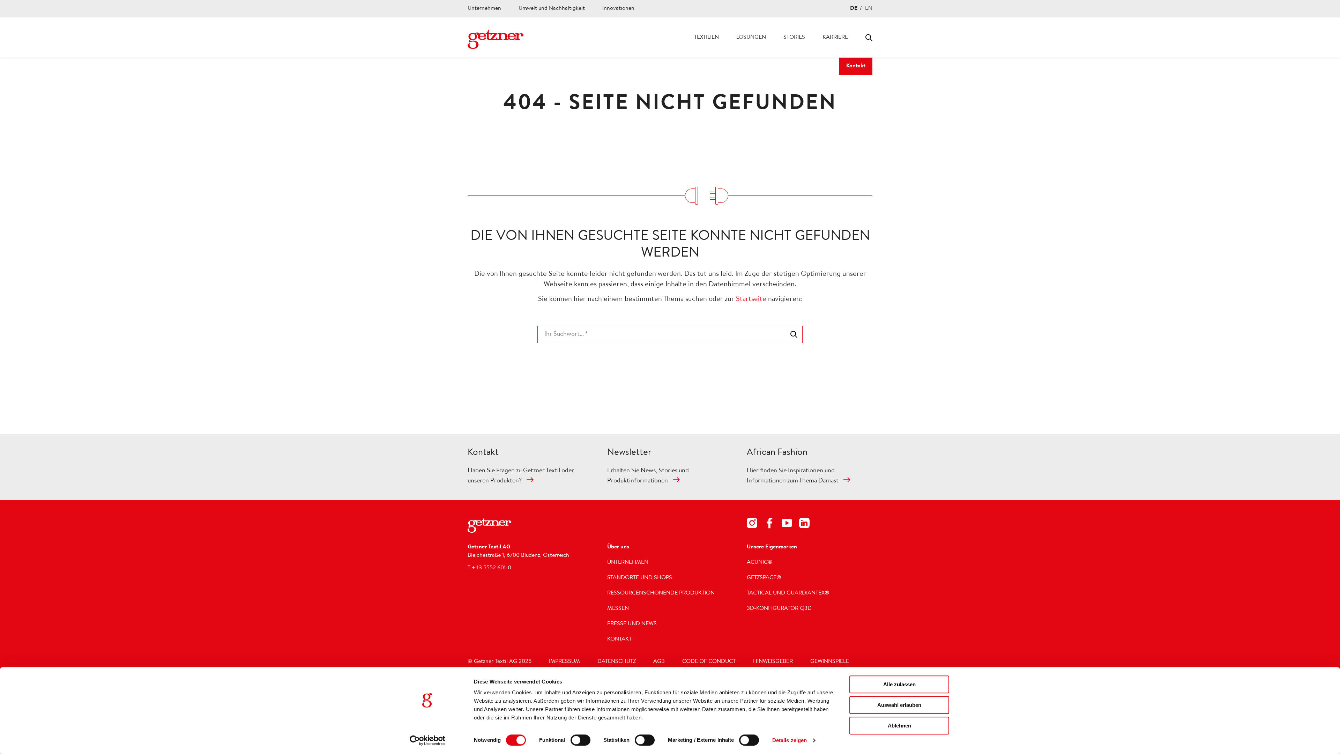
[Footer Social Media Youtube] (787, 524)
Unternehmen (484, 9)
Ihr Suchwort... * (566, 334)
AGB (659, 662)
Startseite (751, 299)
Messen (618, 609)
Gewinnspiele (829, 662)
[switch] (580, 740)
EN (868, 9)
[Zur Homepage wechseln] (495, 39)
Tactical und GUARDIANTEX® (788, 593)
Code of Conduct (709, 662)
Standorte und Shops (639, 578)
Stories (794, 37)
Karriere (835, 37)
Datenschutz (616, 662)
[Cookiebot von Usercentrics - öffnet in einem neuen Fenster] (427, 740)
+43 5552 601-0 (491, 568)
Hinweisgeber (773, 662)
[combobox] (670, 334)
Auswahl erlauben (899, 705)
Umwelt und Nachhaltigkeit (552, 9)
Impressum (564, 662)
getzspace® (764, 578)
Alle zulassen (899, 684)
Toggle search (868, 37)
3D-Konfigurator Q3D (779, 609)
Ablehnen (899, 726)
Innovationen (618, 9)
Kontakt (855, 66)
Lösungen (751, 37)
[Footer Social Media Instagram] (752, 524)
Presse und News (632, 624)
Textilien (706, 37)
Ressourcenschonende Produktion (661, 593)
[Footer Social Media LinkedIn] (804, 524)
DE (853, 9)
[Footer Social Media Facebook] (769, 524)
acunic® (760, 563)
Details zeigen (789, 740)
